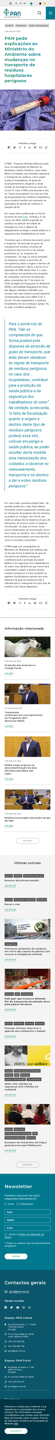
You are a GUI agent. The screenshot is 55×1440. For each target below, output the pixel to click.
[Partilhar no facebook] (10, 147)
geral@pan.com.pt (19, 1291)
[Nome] (27, 1212)
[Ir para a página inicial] (12, 13)
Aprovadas (19, 1129)
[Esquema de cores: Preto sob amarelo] (45, 3)
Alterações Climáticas (25, 900)
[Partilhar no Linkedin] (29, 147)
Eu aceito (16, 1431)
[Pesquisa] (39, 13)
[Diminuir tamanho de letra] (16, 3)
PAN (17, 994)
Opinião (18, 876)
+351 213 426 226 (16, 1341)
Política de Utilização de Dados (24, 1236)
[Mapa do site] (10, 3)
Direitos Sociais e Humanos (27, 1071)
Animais (9, 994)
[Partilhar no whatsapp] (20, 147)
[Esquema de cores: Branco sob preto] (40, 3)
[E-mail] (27, 1227)
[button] (50, 13)
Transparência (34, 1079)
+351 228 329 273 (16, 1382)
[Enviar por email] (41, 147)
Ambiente (41, 900)
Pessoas (40, 1024)
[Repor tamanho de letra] (20, 3)
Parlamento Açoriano (33, 876)
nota (25, 216)
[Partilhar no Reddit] (35, 147)
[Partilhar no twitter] (14, 147)
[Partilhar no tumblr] (25, 147)
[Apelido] (27, 1220)
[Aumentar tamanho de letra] (25, 3)
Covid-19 (9, 26)
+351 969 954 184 (16, 1346)
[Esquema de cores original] (31, 3)
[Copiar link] (45, 148)
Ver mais (9, 673)
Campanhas (11, 944)
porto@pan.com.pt (17, 1386)
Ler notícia (10, 886)
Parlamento (21, 26)
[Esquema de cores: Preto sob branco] (36, 3)
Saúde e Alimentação (38, 26)
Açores (9, 876)
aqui (16, 1423)
